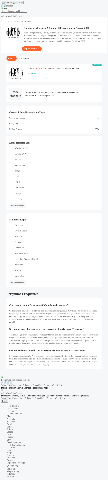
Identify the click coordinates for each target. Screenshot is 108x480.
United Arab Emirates (16, 445)
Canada (10, 427)
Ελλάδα (10, 476)
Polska (10, 429)
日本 (9, 416)
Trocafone (19, 265)
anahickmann (20, 165)
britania (18, 176)
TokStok (18, 270)
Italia (9, 434)
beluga (17, 171)
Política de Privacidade (33, 385)
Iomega (18, 193)
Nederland (11, 421)
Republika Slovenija (16, 463)
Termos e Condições (53, 385)
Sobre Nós (6, 385)
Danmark (11, 447)
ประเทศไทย (12, 466)
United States (13, 406)
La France (11, 411)
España (10, 432)
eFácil (17, 182)
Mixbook (18, 236)
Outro (14, 21)
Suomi (10, 450)
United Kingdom (14, 413)
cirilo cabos (19, 276)
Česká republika (14, 442)
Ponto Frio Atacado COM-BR (27, 259)
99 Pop (18, 159)
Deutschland (12, 408)
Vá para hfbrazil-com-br (31, 49)
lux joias (18, 199)
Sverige (10, 460)
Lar (8, 21)
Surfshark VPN (21, 154)
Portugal (10, 455)
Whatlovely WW (21, 148)
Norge (9, 452)
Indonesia (11, 474)
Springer (18, 242)
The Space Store (21, 253)
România (11, 457)
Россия (10, 437)
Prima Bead (19, 248)
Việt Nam (11, 469)
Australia (11, 419)
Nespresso (19, 225)
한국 (9, 439)
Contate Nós (16, 385)
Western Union (21, 231)
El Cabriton (19, 188)
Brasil (4, 401)
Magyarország (13, 471)
